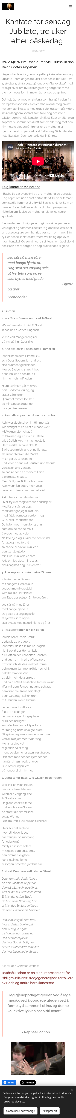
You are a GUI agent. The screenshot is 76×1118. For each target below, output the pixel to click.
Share (10, 1082)
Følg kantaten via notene (21, 187)
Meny (70, 6)
